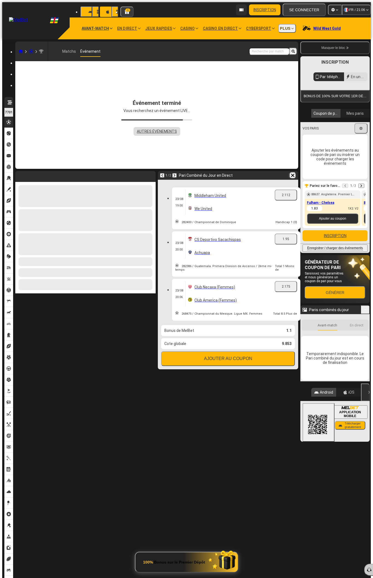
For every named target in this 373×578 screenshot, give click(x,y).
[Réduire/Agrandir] (365, 400)
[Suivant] (174, 175)
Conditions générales (332, 158)
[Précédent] (162, 175)
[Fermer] (365, 482)
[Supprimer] (292, 175)
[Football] (31, 51)
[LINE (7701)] (20, 51)
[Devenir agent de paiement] (241, 9)
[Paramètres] (335, 10)
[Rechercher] (293, 51)
